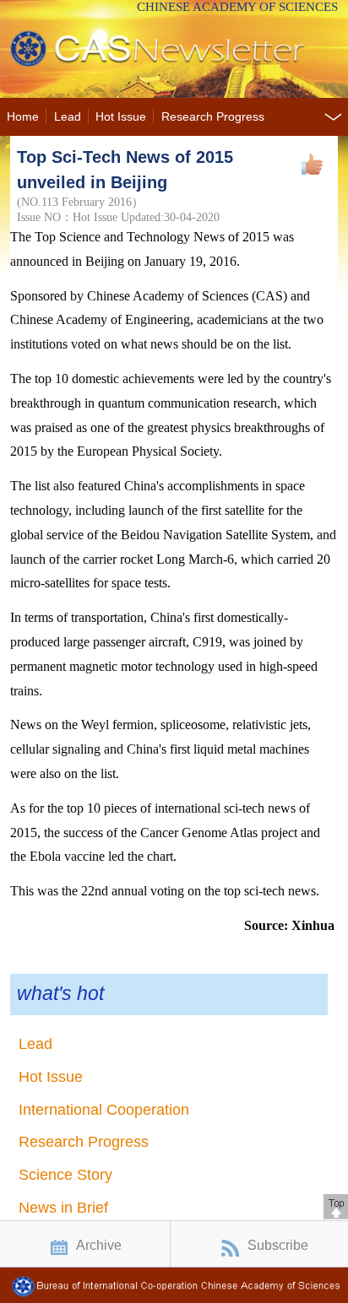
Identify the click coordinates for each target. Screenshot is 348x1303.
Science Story (65, 1174)
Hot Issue (120, 117)
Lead (67, 117)
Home (23, 117)
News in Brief (63, 1207)
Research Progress (212, 117)
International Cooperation (104, 1109)
